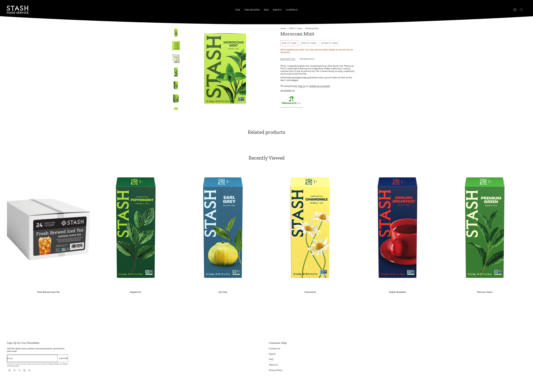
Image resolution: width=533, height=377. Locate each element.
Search (272, 354)
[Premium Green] (484, 227)
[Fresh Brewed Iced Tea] (48, 227)
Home (283, 28)
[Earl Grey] (222, 227)
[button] (237, 10)
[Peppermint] (135, 227)
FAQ (271, 359)
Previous (184, 68)
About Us (273, 364)
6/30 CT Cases (295, 28)
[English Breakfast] (397, 227)
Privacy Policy (54, 364)
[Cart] (526, 9)
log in (301, 86)
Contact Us (274, 348)
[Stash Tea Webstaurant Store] (291, 106)
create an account (319, 86)
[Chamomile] (310, 227)
